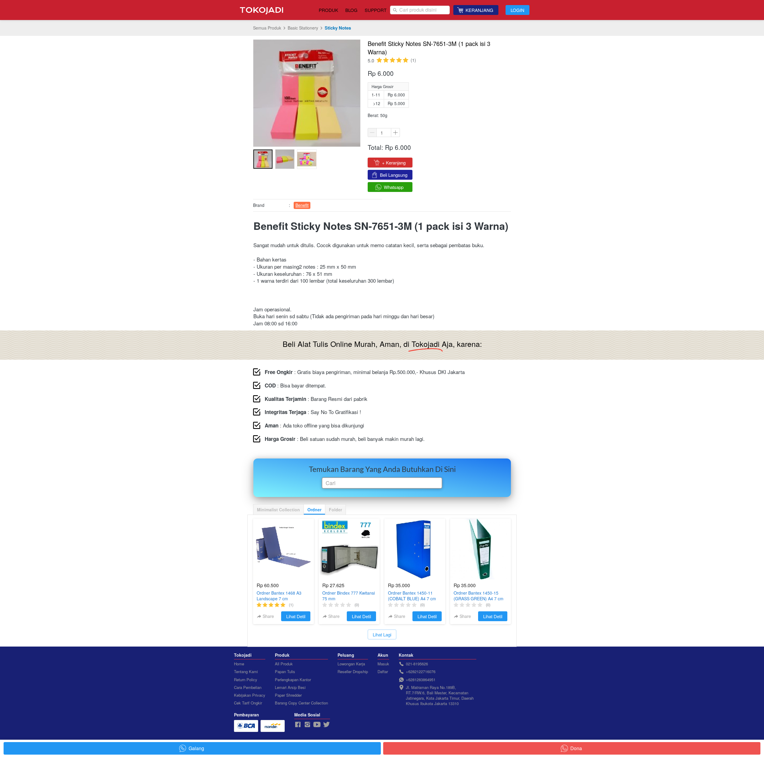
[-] (297, 724)
